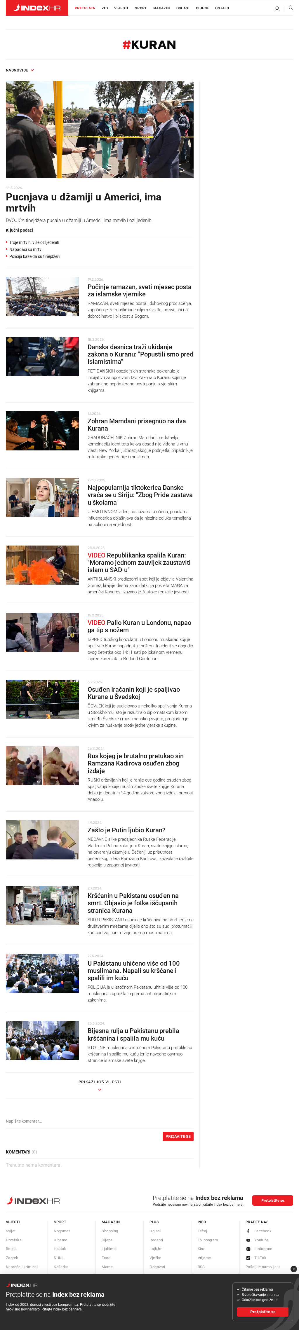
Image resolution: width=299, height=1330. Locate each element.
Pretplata (85, 8)
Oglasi (183, 8)
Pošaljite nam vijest (263, 1267)
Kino (202, 1249)
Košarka (61, 1267)
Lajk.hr (155, 1249)
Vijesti (121, 8)
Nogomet (62, 1231)
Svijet (10, 1231)
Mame (107, 1267)
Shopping (110, 1231)
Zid (105, 8)
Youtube (261, 1240)
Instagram (263, 1249)
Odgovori (157, 1267)
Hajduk (60, 1249)
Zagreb (12, 1258)
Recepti (156, 1240)
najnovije (17, 70)
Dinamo (60, 1240)
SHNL (59, 1258)
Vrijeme (204, 1258)
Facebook (263, 1231)
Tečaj (202, 1231)
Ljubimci (109, 1249)
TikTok (260, 1258)
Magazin (111, 1222)
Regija (11, 1249)
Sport (141, 8)
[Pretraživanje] (288, 9)
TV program (208, 1240)
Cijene (202, 8)
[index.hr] (37, 8)
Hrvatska (14, 1240)
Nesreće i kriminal (22, 1267)
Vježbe (155, 1258)
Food (106, 1258)
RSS (201, 1267)
